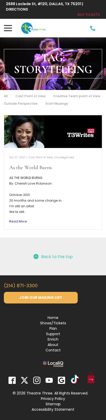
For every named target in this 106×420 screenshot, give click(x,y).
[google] (61, 380)
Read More (18, 221)
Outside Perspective (21, 103)
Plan (53, 328)
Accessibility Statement (53, 409)
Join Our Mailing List (40, 297)
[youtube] (49, 380)
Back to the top (57, 257)
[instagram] (36, 380)
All (6, 96)
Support (53, 333)
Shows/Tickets (53, 323)
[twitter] (24, 380)
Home (53, 317)
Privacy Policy (53, 398)
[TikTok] (75, 380)
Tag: (53, 63)
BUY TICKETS (88, 14)
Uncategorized (64, 157)
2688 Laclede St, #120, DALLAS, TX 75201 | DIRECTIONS (44, 6)
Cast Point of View (30, 96)
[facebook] (12, 380)
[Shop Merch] (91, 378)
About (53, 344)
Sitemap (53, 404)
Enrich (53, 339)
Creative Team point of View (76, 96)
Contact (53, 350)
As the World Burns (30, 167)
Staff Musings (56, 103)
